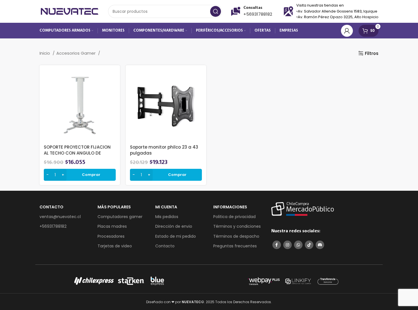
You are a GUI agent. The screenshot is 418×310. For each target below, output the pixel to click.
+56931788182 (257, 14)
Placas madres (112, 226)
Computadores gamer (120, 216)
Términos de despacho (236, 236)
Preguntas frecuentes (235, 246)
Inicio (45, 53)
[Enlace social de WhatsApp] (298, 245)
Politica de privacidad (234, 216)
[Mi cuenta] (347, 30)
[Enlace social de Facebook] (276, 245)
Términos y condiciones (237, 226)
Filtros (371, 53)
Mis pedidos (166, 216)
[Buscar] (215, 11)
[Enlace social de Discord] (320, 245)
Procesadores (111, 236)
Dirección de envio (173, 226)
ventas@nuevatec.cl (60, 216)
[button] (80, 175)
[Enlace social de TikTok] (309, 245)
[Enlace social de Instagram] (287, 245)
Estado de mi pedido (175, 236)
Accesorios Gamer (76, 53)
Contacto (165, 246)
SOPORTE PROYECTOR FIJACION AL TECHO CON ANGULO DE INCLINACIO (77, 153)
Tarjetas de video (115, 246)
